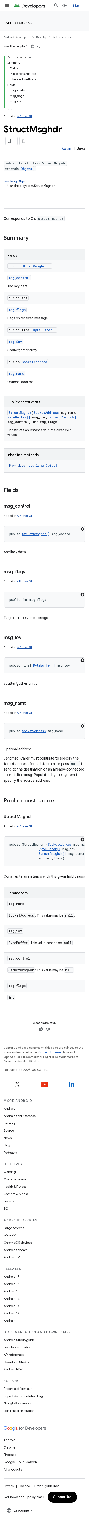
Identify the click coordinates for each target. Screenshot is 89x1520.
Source (9, 1130)
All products (13, 1469)
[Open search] (56, 5)
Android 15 (11, 1291)
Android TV (12, 1257)
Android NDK (13, 1369)
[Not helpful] (39, 46)
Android (10, 1108)
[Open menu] (7, 5)
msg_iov (15, 341)
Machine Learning (17, 1179)
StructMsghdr (19, 412)
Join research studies (19, 1411)
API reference (19, 23)
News (8, 1138)
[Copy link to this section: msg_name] (31, 703)
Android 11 (11, 1321)
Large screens (14, 1228)
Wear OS (10, 1235)
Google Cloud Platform (21, 1462)
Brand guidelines (46, 1486)
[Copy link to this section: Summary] (33, 238)
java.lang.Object (16, 181)
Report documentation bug (23, 1396)
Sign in (78, 5)
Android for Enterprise (20, 1116)
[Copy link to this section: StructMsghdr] (36, 817)
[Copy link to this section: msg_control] (34, 506)
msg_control (19, 278)
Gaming (10, 1172)
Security (10, 1123)
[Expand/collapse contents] (30, 57)
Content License (49, 1052)
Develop (41, 37)
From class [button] (33, 465)
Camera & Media (16, 1194)
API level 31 (24, 116)
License (24, 1486)
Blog (7, 1145)
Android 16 (12, 1284)
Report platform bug (18, 1389)
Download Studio (16, 1362)
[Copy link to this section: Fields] (23, 490)
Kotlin (66, 148)
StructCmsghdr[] (36, 266)
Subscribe (62, 1497)
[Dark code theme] (82, 529)
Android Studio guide (19, 1340)
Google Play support (18, 1403)
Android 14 (12, 1299)
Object (27, 169)
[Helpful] (32, 46)
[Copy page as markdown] (24, 141)
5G (6, 1208)
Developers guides (17, 1347)
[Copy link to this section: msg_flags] (29, 572)
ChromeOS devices (18, 1242)
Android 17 (11, 1276)
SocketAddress (34, 362)
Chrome (9, 1447)
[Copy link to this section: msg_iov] (25, 638)
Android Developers (17, 37)
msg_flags (17, 310)
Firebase (10, 1455)
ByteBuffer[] (44, 330)
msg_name (16, 373)
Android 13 (11, 1306)
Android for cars (15, 1250)
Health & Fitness (15, 1186)
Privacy (9, 1201)
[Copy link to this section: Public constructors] (60, 801)
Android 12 (11, 1313)
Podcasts (10, 1152)
